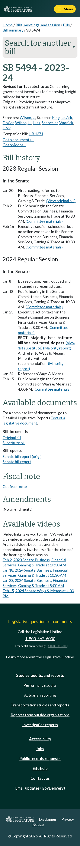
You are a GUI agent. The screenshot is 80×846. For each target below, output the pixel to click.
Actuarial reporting (40, 695)
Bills (66, 25)
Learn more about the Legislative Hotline (40, 657)
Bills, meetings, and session (38, 25)
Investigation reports (40, 724)
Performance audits (40, 685)
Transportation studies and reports (40, 705)
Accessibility (40, 738)
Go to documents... (18, 139)
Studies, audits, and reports (40, 675)
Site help (40, 768)
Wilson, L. (23, 122)
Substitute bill (14, 442)
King (56, 117)
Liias (36, 122)
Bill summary (13, 30)
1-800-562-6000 (40, 638)
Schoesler (50, 122)
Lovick (66, 117)
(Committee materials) (44, 221)
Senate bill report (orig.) (22, 456)
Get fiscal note (15, 486)
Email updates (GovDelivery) (40, 788)
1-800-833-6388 (57, 646)
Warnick (66, 122)
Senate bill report (17, 461)
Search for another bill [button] (40, 47)
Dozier (8, 122)
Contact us (40, 778)
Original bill (12, 437)
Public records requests (40, 758)
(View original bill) (61, 200)
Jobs (40, 748)
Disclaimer (48, 819)
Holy (6, 127)
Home (8, 25)
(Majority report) (57, 348)
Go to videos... (14, 144)
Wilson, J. (27, 117)
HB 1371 (36, 133)
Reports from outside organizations (40, 714)
